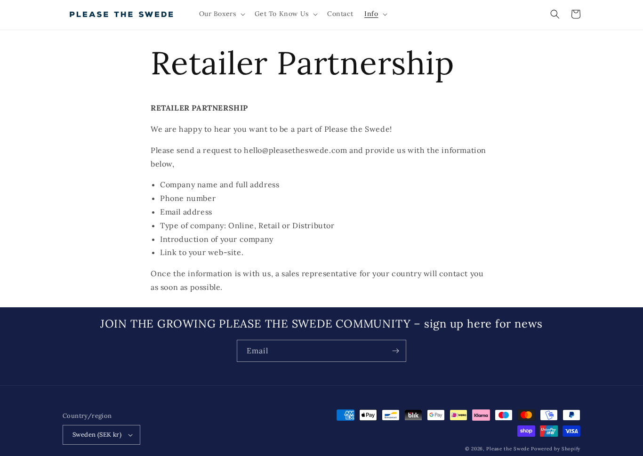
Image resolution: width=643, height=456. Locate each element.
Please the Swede (507, 449)
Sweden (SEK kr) (96, 435)
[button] (221, 14)
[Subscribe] (395, 351)
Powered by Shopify (555, 449)
